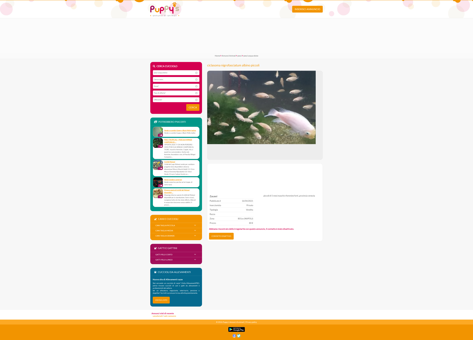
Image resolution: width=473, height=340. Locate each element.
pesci (239, 55)
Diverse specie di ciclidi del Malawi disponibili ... (177, 191)
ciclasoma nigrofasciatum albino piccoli (233, 65)
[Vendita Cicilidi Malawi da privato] (158, 165)
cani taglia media (164, 230)
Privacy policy (251, 322)
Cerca (193, 107)
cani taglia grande (165, 236)
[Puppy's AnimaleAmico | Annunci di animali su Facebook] (234, 336)
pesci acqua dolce (251, 55)
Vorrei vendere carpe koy (173, 180)
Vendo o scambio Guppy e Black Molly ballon (180, 130)
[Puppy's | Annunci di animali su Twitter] (238, 336)
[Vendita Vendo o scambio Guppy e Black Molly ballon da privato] (158, 132)
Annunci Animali (229, 55)
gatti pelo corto (163, 254)
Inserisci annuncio (307, 9)
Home (217, 55)
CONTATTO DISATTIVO (221, 236)
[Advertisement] (236, 35)
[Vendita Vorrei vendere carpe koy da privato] (158, 182)
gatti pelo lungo (164, 260)
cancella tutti (158, 316)
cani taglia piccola (165, 225)
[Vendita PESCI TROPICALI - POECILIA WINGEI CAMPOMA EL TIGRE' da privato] (158, 143)
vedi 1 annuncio (170, 316)
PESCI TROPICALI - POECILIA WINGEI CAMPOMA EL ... (178, 141)
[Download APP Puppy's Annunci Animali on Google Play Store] (236, 331)
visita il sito (161, 300)
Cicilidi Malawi (169, 162)
